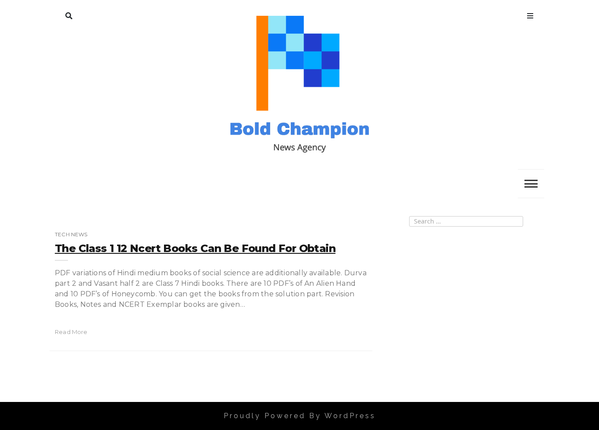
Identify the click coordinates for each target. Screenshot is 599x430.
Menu (530, 14)
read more (71, 331)
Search (69, 14)
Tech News (71, 234)
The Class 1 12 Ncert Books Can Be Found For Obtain (195, 248)
